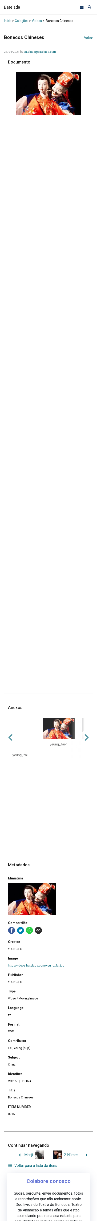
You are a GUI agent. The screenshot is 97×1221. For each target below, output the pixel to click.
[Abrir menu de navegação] (81, 7)
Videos (37, 21)
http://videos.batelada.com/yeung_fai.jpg (36, 965)
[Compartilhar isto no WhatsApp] (29, 930)
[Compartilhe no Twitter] (20, 930)
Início (8, 21)
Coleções (21, 21)
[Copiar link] (38, 930)
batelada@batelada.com (40, 51)
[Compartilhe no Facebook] (11, 930)
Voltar (88, 38)
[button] (89, 7)
